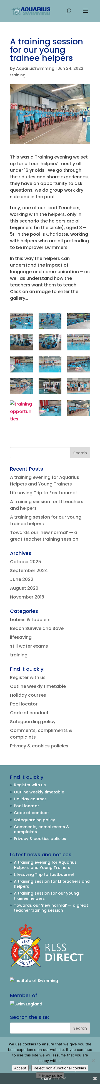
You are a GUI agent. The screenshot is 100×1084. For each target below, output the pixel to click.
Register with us (28, 677)
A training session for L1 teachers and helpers (52, 884)
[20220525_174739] (21, 386)
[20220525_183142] (21, 342)
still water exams (29, 646)
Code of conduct (29, 713)
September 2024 (29, 570)
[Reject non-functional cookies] (93, 1060)
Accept (20, 1068)
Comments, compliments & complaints (41, 829)
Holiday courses (28, 695)
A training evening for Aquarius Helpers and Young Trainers (44, 480)
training (18, 75)
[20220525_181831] (21, 364)
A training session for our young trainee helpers (46, 895)
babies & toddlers (30, 619)
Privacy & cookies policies (39, 746)
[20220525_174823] (78, 386)
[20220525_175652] (78, 321)
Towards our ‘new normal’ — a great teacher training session (44, 535)
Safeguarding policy (33, 721)
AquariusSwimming (35, 68)
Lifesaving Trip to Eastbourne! (43, 493)
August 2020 (24, 588)
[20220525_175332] (50, 364)
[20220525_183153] (50, 342)
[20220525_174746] (50, 386)
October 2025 (25, 562)
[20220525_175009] (50, 408)
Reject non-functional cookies (60, 1068)
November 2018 (27, 597)
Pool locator (24, 704)
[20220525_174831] (21, 411)
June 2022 (21, 579)
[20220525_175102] (78, 364)
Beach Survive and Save (37, 628)
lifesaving (21, 637)
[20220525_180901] (21, 321)
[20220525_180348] (50, 321)
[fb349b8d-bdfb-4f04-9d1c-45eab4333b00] (78, 408)
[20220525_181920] (78, 342)
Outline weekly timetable (38, 686)
